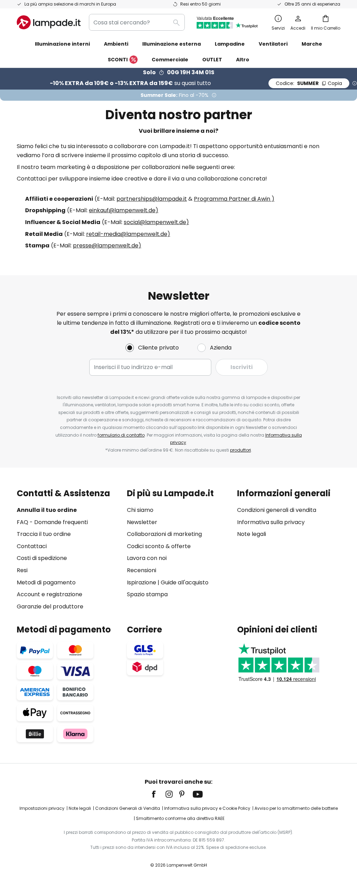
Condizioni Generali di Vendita (127, 808)
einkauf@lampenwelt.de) (123, 210)
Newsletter (142, 522)
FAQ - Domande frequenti (52, 522)
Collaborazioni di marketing (164, 534)
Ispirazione (141, 582)
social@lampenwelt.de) (156, 222)
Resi (22, 570)
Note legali (251, 534)
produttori (240, 450)
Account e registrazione (49, 594)
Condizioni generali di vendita (276, 510)
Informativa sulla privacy (271, 522)
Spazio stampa (147, 594)
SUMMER (309, 83)
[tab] (68, 550)
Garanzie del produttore (50, 606)
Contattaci (32, 546)
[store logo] (49, 22)
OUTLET (212, 59)
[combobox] (136, 22)
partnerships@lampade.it (151, 199)
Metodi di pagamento (46, 582)
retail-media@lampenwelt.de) (128, 234)
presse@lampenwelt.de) (107, 245)
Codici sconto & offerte (159, 546)
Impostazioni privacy (42, 808)
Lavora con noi (147, 558)
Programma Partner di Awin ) (234, 199)
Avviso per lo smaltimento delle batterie (296, 808)
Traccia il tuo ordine (44, 534)
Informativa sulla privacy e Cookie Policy (207, 808)
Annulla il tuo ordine (47, 510)
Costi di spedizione (42, 558)
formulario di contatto (121, 435)
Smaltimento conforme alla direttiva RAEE (180, 818)
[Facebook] (158, 794)
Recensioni (141, 570)
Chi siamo (140, 510)
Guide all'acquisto (184, 582)
